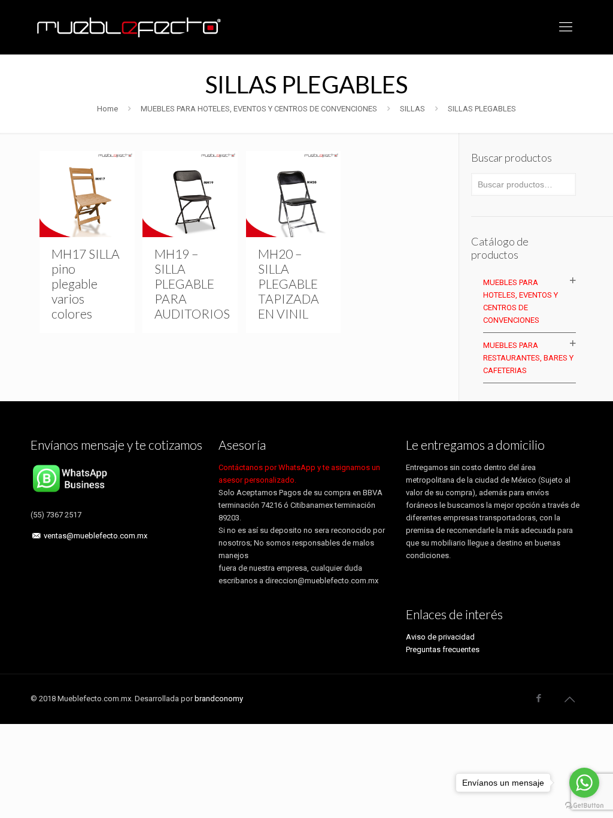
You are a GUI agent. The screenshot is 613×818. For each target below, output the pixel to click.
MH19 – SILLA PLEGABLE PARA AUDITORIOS (192, 283)
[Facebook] (539, 698)
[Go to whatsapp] (584, 783)
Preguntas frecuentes (443, 649)
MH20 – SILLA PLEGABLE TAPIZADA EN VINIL (288, 283)
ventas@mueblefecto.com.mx (95, 535)
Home (107, 108)
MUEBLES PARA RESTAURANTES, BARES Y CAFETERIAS (528, 358)
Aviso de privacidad (440, 636)
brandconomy (219, 698)
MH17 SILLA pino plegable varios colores (85, 283)
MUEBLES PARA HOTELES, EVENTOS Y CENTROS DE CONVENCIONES (259, 108)
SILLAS (412, 108)
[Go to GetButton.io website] (584, 806)
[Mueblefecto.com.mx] (129, 27)
